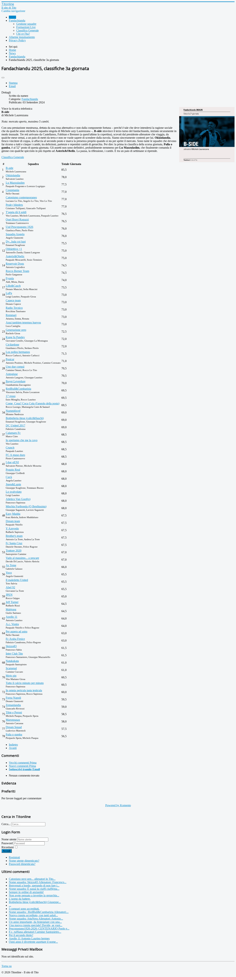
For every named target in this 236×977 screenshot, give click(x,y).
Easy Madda (13, 513)
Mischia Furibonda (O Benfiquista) (26, 506)
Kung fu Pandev (15, 337)
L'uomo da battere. (20, 898)
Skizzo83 (11, 646)
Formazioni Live (26, 27)
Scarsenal (11, 668)
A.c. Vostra (12, 624)
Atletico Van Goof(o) (18, 499)
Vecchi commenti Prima (23, 762)
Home (12, 17)
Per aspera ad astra (16, 631)
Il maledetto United (17, 580)
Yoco (9, 572)
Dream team (13, 521)
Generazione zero (16, 329)
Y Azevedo (12, 528)
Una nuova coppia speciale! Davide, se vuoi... (35, 925)
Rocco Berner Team (17, 271)
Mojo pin (11, 675)
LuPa (9, 293)
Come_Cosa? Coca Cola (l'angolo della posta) (32, 403)
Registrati (14, 857)
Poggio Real (13, 469)
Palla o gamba (14, 734)
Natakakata (12, 660)
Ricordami (7, 847)
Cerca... (6, 824)
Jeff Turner (12, 602)
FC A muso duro (15, 454)
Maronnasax (13, 719)
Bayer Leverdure (15, 381)
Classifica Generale (27, 30)
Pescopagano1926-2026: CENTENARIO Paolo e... (39, 928)
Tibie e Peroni (14, 712)
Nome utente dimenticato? (24, 860)
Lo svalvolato (14, 491)
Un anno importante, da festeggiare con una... (35, 921)
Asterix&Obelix (15, 256)
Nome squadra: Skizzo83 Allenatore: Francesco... (37, 882)
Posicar (10, 359)
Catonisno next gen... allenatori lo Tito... (32, 878)
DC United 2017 (15, 425)
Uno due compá (15, 366)
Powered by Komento (118, 805)
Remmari (11, 315)
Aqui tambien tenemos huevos (23, 322)
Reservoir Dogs (15, 263)
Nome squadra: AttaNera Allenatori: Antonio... (36, 918)
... (10, 905)
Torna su (6, 966)
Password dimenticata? (22, 864)
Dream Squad (14, 727)
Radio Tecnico (14, 307)
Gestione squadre (26, 23)
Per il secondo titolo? (21, 935)
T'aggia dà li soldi (16, 212)
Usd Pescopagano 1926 (19, 226)
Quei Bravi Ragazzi (17, 219)
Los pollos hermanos (18, 352)
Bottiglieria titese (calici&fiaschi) (25, 418)
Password (7, 843)
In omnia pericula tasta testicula (24, 690)
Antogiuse (12, 374)
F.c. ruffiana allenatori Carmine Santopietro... (35, 931)
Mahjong (11, 609)
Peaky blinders (14, 204)
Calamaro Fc (13, 432)
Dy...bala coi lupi (16, 241)
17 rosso (10, 396)
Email (12, 86)
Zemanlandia (13, 705)
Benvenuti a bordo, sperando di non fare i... (34, 885)
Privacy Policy (17, 40)
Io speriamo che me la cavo (21, 440)
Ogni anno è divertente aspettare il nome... (33, 941)
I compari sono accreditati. (24, 908)
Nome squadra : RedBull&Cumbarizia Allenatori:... (39, 912)
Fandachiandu (17, 20)
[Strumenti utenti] (2, 77)
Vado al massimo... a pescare (22, 557)
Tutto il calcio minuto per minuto (25, 683)
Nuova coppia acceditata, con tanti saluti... (33, 915)
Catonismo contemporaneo (21, 197)
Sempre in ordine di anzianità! (26, 892)
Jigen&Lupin (13, 484)
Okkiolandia (13, 175)
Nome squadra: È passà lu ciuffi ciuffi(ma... (34, 888)
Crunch (10, 447)
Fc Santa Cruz (14, 543)
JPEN (9, 594)
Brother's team (14, 535)
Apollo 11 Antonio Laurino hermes (29, 938)
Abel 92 (10, 587)
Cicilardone (12, 344)
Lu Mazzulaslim (15, 182)
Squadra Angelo (15, 234)
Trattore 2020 (13, 550)
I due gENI (12, 462)
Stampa (13, 82)
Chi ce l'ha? (23, 33)
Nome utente (8, 839)
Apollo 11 (11, 616)
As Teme (11, 565)
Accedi (6, 851)
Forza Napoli (13, 697)
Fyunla (10, 278)
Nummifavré (13, 410)
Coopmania (12, 190)
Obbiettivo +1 (14, 249)
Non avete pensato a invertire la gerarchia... (34, 895)
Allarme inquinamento (22, 37)
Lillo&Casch (13, 285)
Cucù (9, 477)
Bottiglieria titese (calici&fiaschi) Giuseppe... (35, 902)
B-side (9, 168)
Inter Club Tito (14, 653)
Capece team (13, 300)
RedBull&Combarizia (18, 388)
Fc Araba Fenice (15, 638)
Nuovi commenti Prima (22, 766)
